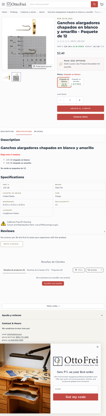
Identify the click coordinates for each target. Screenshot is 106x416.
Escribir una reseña (53, 283)
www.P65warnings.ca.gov (46, 225)
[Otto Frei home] (16, 4)
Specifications (24, 131)
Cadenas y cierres (28, 12)
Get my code (78, 397)
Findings (14, 12)
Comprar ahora (80, 116)
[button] (6, 76)
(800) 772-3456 (22, 337)
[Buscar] (94, 4)
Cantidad (61, 94)
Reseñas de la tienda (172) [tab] (38, 270)
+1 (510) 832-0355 (15, 340)
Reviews (38, 131)
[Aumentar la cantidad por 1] (79, 100)
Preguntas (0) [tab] (57, 270)
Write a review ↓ (11, 244)
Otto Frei (67, 18)
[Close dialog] (100, 347)
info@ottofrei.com (14, 334)
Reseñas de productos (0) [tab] (14, 270)
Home (4, 12)
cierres (42, 12)
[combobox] (59, 4)
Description (7, 131)
